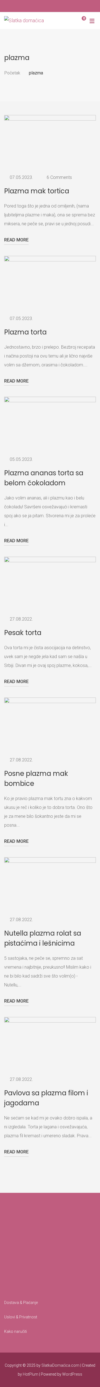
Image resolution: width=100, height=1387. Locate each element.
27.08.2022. (21, 619)
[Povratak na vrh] (85, 1372)
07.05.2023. (21, 177)
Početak (12, 73)
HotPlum (30, 1374)
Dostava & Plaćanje (21, 1302)
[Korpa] (80, 20)
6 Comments (59, 177)
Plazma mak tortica (36, 191)
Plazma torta (25, 332)
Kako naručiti (15, 1331)
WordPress (72, 1374)
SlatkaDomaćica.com (60, 1365)
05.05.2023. (21, 459)
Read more (16, 240)
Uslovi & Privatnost (20, 1317)
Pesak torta (22, 632)
